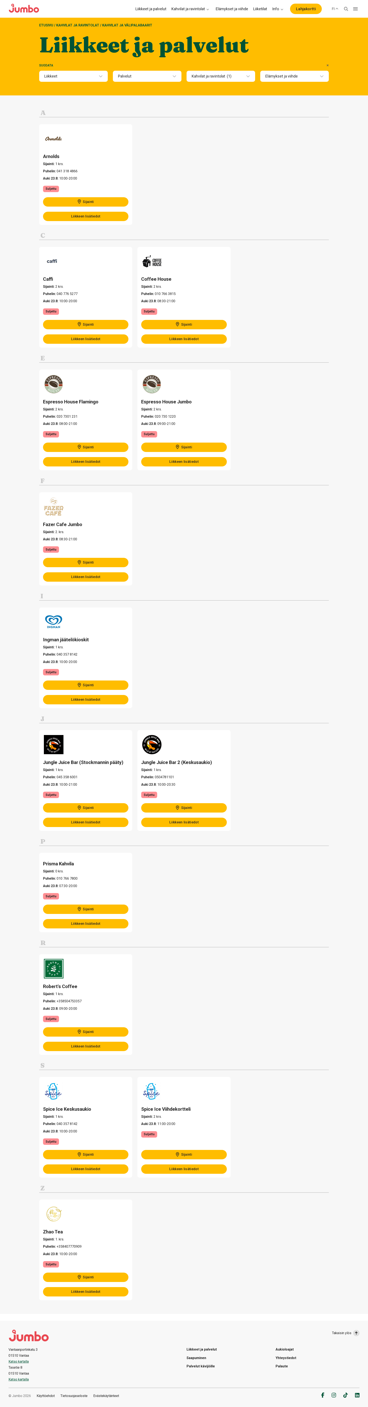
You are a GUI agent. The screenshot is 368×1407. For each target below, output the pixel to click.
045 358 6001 (67, 777)
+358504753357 (69, 1001)
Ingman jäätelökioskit (66, 639)
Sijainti (88, 202)
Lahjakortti (306, 9)
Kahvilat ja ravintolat (188, 9)
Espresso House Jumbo (166, 401)
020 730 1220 (165, 416)
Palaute (282, 1366)
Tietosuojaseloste (74, 1396)
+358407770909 (69, 1246)
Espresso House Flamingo (70, 401)
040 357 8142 (67, 654)
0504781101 (164, 777)
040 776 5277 (67, 294)
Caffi (48, 279)
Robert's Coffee (60, 986)
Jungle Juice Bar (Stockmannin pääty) (83, 762)
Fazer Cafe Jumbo (62, 524)
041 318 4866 (67, 171)
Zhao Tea (53, 1231)
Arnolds (51, 156)
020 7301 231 (67, 416)
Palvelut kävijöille (201, 1366)
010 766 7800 (67, 878)
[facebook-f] (322, 1395)
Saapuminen (196, 1358)
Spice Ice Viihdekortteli (166, 1109)
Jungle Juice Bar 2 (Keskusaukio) (176, 762)
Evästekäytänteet (106, 1396)
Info (275, 9)
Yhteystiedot (286, 1358)
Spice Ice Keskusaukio (67, 1109)
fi (333, 9)
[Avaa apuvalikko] (355, 9)
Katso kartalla (19, 1362)
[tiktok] (345, 1395)
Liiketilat (260, 9)
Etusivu (46, 25)
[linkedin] (357, 1395)
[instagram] (334, 1395)
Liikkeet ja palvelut (150, 9)
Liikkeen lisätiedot (86, 216)
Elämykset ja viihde (232, 9)
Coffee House (156, 279)
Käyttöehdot (46, 1396)
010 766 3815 (165, 294)
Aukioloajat (285, 1349)
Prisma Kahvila (58, 863)
